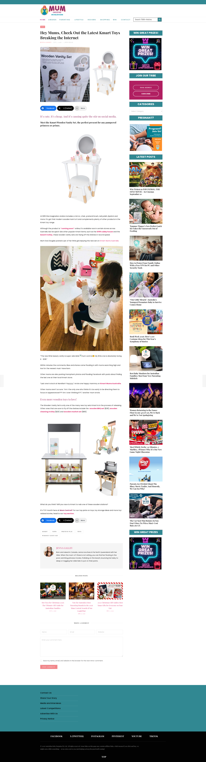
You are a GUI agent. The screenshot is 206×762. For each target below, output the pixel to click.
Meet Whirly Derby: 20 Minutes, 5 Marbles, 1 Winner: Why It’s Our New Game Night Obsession (146, 449)
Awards (52, 20)
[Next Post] (204, 381)
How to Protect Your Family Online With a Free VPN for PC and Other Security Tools (145, 265)
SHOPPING (105, 20)
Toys (42, 27)
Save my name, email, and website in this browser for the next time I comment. (73, 661)
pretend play (67, 531)
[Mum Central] (53, 13)
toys (79, 531)
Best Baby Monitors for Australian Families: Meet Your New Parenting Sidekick (145, 376)
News (54, 531)
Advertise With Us (49, 713)
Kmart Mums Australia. (109, 241)
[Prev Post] (1, 381)
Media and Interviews (50, 703)
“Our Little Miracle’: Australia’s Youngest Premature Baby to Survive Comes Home (146, 302)
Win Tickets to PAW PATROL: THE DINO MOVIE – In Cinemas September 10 (145, 192)
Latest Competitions (50, 708)
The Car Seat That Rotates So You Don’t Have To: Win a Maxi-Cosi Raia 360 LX (144, 523)
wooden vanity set (50, 535)
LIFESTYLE (79, 20)
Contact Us (46, 692)
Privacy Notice (47, 718)
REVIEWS (92, 20)
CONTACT (125, 20)
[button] (164, 18)
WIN (115, 20)
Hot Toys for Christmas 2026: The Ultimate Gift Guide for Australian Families (53, 605)
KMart (44, 531)
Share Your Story (48, 698)
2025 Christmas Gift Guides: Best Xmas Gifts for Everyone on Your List (110, 605)
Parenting (64, 20)
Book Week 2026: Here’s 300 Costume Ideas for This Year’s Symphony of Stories (143, 339)
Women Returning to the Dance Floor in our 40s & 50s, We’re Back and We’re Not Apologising (145, 412)
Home (42, 20)
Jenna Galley (45, 42)
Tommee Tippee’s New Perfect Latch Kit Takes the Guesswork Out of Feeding (146, 228)
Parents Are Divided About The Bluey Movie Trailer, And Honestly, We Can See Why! (145, 486)
